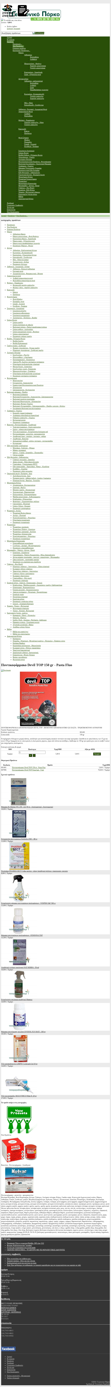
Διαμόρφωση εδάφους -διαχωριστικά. (26, 653)
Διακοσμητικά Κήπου (14, 636)
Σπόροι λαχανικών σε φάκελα (23, 325)
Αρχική (3, 216)
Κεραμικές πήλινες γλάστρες (23, 569)
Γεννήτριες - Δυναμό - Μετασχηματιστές (27, 546)
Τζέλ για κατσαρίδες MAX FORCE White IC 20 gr (19, 1096)
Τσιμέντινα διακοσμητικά (21, 650)
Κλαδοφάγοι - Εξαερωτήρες (22, 499)
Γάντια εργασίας (18, 455)
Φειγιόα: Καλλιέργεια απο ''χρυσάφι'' (19, 1245)
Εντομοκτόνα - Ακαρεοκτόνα (23, 383)
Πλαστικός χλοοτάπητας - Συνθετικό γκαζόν (28, 350)
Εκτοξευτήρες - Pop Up (21, 355)
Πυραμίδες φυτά (18, 302)
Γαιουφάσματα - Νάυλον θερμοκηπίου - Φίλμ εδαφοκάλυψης (34, 555)
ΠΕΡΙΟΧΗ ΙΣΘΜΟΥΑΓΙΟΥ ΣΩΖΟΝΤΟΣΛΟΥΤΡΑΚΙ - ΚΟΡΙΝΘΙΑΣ (11, 1310)
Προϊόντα (11, 216)
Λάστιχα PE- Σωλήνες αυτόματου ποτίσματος (28, 362)
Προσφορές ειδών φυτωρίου (22, 471)
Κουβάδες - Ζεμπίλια (20, 469)
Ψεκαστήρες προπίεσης (21, 527)
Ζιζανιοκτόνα (17, 388)
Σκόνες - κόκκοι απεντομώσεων (24, 429)
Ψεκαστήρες (11, 525)
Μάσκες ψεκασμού (19, 450)
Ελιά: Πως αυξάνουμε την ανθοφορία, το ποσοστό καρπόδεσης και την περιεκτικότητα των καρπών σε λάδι (44, 1265)
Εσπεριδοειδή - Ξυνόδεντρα (22, 257)
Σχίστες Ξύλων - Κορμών (21, 506)
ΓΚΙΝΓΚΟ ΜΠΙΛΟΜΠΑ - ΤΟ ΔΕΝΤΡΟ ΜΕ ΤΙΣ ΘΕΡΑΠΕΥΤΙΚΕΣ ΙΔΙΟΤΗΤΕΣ (36, 1250)
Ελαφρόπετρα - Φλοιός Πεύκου (24, 655)
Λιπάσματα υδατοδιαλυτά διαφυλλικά (26, 415)
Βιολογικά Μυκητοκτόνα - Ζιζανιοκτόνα (27, 401)
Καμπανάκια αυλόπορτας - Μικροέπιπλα (27, 646)
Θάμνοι (9, 232)
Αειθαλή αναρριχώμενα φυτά (23, 278)
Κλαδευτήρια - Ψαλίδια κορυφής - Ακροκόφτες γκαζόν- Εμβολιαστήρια (37, 585)
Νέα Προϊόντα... (22, 216)
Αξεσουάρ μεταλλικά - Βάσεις (23, 625)
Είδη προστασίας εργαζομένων (17, 446)
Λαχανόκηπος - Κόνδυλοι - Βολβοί (25, 318)
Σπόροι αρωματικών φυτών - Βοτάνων (26, 332)
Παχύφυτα (16, 295)
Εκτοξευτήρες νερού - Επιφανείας (24, 369)
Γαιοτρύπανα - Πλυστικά (21, 504)
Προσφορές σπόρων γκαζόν (22, 336)
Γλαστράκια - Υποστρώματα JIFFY (25, 464)
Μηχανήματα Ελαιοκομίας (16, 541)
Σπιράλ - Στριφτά (19, 304)
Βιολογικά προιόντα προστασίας (24, 399)
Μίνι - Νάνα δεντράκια (20, 260)
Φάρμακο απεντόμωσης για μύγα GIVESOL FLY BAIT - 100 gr (23, 1032)
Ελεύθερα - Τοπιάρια (20, 306)
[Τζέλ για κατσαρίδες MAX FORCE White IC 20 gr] (19, 1094)
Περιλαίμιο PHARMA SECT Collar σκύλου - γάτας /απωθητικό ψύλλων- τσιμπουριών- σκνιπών (34, 871)
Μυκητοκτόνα (18, 381)
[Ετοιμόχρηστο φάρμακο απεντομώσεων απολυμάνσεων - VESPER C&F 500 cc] (19, 901)
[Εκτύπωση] (6, 670)
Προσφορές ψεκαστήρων (21, 539)
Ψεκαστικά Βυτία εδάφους (22, 513)
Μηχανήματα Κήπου (14, 483)
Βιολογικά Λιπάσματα (20, 395)
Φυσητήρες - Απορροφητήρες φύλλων (26, 501)
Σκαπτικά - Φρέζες (19, 488)
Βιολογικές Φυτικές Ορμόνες (23, 404)
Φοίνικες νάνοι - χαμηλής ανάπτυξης (25, 288)
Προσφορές (11, 225)
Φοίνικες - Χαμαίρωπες (15, 283)
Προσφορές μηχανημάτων (21, 508)
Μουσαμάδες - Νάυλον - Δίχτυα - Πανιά (21, 550)
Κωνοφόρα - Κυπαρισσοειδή (23, 253)
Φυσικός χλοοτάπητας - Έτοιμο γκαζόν (26, 348)
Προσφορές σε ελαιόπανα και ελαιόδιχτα (27, 562)
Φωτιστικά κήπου (19, 660)
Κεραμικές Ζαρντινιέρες (21, 576)
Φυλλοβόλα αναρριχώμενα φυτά (24, 281)
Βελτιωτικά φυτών (19, 420)
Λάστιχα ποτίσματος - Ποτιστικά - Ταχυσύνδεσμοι (30, 592)
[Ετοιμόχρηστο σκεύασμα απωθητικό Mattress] (19, 997)
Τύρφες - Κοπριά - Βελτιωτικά (23, 611)
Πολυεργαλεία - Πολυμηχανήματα (24, 494)
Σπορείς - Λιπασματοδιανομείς (23, 604)
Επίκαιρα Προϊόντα (13, 229)
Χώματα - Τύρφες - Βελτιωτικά (18, 606)
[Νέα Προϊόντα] (19, 1133)
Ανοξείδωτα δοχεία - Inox (21, 476)
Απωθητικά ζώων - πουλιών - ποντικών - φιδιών (29, 436)
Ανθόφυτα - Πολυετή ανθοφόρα (24, 269)
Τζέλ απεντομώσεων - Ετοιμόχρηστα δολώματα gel (30, 432)
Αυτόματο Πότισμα (13, 353)
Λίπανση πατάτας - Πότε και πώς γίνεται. (21, 1261)
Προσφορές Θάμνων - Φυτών (23, 246)
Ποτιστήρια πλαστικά (20, 597)
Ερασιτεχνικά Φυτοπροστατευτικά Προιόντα (28, 385)
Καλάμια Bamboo (19, 643)
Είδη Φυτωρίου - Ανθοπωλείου (17, 457)
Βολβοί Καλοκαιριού (20, 343)
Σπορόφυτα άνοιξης (19, 311)
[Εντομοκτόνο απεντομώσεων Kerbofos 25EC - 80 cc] (19, 837)
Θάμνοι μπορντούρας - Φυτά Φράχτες (26, 236)
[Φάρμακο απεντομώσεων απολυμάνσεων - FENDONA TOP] (19, 933)
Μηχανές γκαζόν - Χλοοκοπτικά (24, 490)
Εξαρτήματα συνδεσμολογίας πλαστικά (26, 364)
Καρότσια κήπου (18, 599)
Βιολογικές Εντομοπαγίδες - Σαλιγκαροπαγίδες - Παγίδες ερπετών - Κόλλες (39, 406)
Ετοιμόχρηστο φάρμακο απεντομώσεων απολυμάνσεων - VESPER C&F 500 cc (28, 903)
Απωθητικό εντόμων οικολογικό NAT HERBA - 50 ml (20, 967)
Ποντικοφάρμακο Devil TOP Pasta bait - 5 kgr (28, 770)
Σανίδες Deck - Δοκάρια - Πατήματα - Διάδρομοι (30, 620)
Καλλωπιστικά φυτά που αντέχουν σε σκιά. (22, 1263)
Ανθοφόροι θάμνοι (19, 234)
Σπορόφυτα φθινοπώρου (21, 313)
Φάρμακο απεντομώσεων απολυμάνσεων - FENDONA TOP (22, 935)
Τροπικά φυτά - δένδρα (21, 262)
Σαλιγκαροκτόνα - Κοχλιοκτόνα (24, 390)
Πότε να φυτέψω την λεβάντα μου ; (19, 1259)
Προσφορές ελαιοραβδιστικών (23, 548)
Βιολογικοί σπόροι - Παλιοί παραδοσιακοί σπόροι (30, 327)
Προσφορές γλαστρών (20, 581)
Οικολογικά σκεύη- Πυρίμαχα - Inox (19, 474)
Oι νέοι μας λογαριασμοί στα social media (21, 1248)
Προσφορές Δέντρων (20, 264)
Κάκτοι (15, 292)
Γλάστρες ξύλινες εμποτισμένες (23, 574)
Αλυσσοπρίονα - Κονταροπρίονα (24, 485)
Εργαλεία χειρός (18, 594)
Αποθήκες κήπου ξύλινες (21, 627)
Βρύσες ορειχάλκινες (20, 657)
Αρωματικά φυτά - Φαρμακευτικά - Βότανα (28, 274)
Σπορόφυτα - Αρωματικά (15, 308)
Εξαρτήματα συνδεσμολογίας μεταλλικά (26, 374)
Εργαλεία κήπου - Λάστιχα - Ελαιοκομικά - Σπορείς (24, 583)
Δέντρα (9, 248)
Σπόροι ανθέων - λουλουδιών (23, 329)
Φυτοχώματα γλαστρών (21, 608)
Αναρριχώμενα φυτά (14, 276)
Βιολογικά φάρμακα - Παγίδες (17, 392)
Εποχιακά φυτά (18, 271)
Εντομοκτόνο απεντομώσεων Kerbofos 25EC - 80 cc (19, 839)
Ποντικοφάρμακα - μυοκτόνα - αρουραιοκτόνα (29, 434)
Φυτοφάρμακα (12, 378)
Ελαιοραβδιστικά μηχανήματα (23, 543)
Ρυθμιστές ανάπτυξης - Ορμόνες (24, 418)
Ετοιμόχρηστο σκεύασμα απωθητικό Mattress (16, 1000)
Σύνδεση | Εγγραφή (13, 29)
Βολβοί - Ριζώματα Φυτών (16, 339)
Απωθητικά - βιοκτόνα (20, 439)
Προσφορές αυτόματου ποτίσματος (25, 376)
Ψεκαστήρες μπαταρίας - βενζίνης (24, 532)
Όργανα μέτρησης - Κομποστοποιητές (26, 590)
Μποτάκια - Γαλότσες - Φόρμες (24, 448)
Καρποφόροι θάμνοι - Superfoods (24, 239)
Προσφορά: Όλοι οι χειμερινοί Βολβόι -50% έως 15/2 (25, 1243)
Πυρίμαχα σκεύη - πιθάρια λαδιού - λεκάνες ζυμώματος (32, 478)
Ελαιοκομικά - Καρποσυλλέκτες (24, 587)
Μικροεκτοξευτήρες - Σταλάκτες (24, 371)
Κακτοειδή (10, 290)
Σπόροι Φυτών (12, 320)
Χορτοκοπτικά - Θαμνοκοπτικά (23, 492)
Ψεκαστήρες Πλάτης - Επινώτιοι (24, 529)
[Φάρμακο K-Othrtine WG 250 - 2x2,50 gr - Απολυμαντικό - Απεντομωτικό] (19, 805)
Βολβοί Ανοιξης (18, 341)
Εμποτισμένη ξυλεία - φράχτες (17, 613)
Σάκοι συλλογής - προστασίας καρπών (26, 560)
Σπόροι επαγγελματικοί (21, 334)
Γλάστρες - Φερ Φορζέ (15, 564)
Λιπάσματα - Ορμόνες (14, 411)
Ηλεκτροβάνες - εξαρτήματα (22, 357)
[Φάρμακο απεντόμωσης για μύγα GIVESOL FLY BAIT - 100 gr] (19, 1030)
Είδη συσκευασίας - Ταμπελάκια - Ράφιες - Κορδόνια (31, 467)
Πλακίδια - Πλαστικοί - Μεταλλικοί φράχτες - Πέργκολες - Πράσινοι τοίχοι (39, 641)
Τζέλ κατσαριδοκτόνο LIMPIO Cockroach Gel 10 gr (19, 1064)
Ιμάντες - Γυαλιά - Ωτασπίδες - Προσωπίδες (28, 453)
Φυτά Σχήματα (12, 297)
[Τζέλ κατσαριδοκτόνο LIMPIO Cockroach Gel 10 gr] (19, 1062)
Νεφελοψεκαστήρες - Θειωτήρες (24, 518)
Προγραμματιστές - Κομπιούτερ (24, 360)
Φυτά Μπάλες (18, 299)
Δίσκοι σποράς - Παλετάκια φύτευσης (26, 462)
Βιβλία (9, 629)
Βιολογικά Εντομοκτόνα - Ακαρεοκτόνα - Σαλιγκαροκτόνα (33, 397)
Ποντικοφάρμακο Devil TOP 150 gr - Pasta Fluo (29, 768)
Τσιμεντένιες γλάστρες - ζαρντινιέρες (25, 571)
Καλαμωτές (17, 639)
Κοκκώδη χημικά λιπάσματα (22, 413)
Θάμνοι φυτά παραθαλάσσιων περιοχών (26, 243)
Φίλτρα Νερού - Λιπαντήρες (22, 367)
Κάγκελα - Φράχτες (19, 618)
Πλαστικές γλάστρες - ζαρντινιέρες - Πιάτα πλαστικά (31, 567)
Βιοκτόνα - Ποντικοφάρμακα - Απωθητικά (21, 425)
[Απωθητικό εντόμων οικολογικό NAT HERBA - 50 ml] (19, 965)
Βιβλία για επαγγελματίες (21, 634)
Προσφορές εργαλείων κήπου (23, 601)
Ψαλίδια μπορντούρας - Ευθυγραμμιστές (26, 497)
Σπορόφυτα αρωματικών (21, 315)
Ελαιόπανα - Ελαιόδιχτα (21, 553)
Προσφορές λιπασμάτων (21, 422)
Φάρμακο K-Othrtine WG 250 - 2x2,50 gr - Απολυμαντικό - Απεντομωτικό (27, 807)
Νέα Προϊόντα (12, 227)
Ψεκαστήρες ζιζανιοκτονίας (22, 534)
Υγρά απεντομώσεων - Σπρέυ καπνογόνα (27, 427)
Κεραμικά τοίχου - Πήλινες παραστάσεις (27, 648)
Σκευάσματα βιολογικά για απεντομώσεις (27, 408)
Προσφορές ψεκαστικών (21, 522)
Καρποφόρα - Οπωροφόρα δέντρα (24, 255)
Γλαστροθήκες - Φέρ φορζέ (22, 578)
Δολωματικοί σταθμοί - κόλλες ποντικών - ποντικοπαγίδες (33, 441)
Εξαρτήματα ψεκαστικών (21, 520)
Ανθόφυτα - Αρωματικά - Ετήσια (18, 267)
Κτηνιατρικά (17, 443)
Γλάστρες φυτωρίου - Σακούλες (24, 460)
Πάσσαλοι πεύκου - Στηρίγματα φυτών (26, 622)
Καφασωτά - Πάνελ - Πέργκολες (24, 615)
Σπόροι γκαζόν (18, 322)
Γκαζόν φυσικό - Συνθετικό (16, 346)
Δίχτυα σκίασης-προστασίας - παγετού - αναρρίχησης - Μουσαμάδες (36, 557)
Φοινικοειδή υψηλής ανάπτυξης (24, 285)
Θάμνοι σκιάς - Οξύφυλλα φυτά (24, 241)
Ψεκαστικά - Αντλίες (14, 511)
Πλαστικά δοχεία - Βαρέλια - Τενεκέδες (26, 481)
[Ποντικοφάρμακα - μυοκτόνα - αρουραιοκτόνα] (19, 1193)
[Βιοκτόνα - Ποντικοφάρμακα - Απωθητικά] (19, 1163)
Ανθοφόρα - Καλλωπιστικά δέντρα (25, 250)
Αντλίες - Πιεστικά (19, 515)
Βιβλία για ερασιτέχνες (20, 632)
